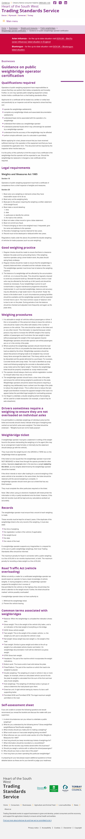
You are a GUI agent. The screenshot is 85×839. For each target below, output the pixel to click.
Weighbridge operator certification (14, 30)
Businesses (13, 28)
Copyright (78, 828)
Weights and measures (29, 28)
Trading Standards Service (30, 10)
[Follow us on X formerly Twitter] (59, 3)
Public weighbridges (47, 28)
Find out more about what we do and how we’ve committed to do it (27, 820)
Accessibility (46, 828)
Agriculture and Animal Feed (44, 805)
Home (4, 28)
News (76, 805)
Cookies (57, 828)
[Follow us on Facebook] (54, 3)
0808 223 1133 (44, 2)
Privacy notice (33, 828)
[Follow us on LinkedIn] (65, 3)
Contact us (6, 2)
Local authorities (65, 805)
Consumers (15, 805)
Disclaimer (67, 828)
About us (8, 809)
